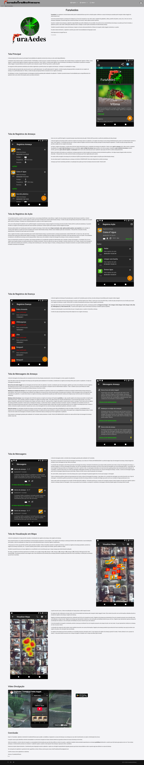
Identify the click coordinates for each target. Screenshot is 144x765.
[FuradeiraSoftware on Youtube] (14, 762)
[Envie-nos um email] (9, 762)
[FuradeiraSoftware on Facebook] (11, 762)
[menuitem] (74, 3)
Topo (9, 756)
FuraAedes (53, 34)
